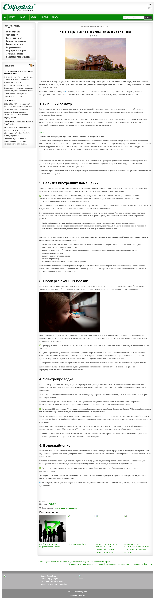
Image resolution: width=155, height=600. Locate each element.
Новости (23, 17)
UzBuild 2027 (10, 100)
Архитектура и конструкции (92, 26)
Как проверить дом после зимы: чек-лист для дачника (95, 31)
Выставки (45, 17)
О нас (149, 4)
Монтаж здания (12, 34)
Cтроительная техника (14, 53)
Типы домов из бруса (77, 544)
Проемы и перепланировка (16, 41)
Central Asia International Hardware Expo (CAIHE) (18, 123)
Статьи (33, 17)
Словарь (55, 17)
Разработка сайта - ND (77, 595)
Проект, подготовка (13, 31)
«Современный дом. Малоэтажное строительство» (18, 72)
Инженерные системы (14, 44)
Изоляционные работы (14, 37)
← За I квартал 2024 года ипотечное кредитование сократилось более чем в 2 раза (74, 561)
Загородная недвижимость (65, 508)
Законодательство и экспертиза (18, 56)
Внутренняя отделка (14, 47)
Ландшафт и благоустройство (17, 50)
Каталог (12, 17)
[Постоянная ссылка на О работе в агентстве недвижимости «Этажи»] (52, 528)
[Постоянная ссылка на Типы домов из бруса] (81, 528)
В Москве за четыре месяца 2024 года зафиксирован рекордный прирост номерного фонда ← (111, 564)
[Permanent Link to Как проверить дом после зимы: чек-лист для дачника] (95, 58)
